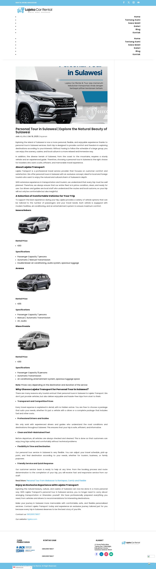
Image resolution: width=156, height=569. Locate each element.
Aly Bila (23, 136)
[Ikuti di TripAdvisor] (138, 2)
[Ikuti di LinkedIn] (101, 554)
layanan (43, 136)
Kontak (136, 32)
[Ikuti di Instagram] (134, 2)
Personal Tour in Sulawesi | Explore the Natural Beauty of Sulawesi (61, 130)
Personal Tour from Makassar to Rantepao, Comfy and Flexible (56, 480)
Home (137, 16)
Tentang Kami (132, 20)
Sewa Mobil (134, 23)
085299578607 (48, 549)
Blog (138, 29)
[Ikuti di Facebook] (124, 2)
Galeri (137, 26)
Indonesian (19, 567)
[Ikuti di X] (129, 2)
